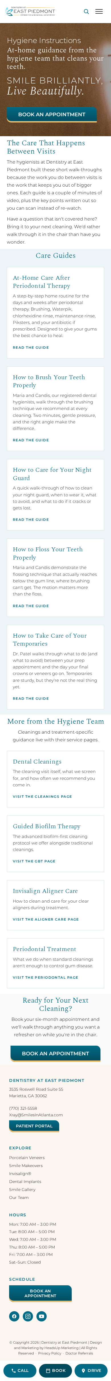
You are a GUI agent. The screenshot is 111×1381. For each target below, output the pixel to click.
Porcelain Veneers (27, 1157)
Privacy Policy (49, 1353)
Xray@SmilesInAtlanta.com (36, 1114)
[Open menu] (99, 11)
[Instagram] (28, 1316)
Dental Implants (25, 1181)
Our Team (19, 1197)
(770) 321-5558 (23, 1108)
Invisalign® (20, 1173)
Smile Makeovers (26, 1165)
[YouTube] (41, 1316)
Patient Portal (34, 1126)
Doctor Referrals (79, 1353)
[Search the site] (86, 11)
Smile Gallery (22, 1189)
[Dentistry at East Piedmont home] (30, 11)
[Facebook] (14, 1316)
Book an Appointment (51, 114)
